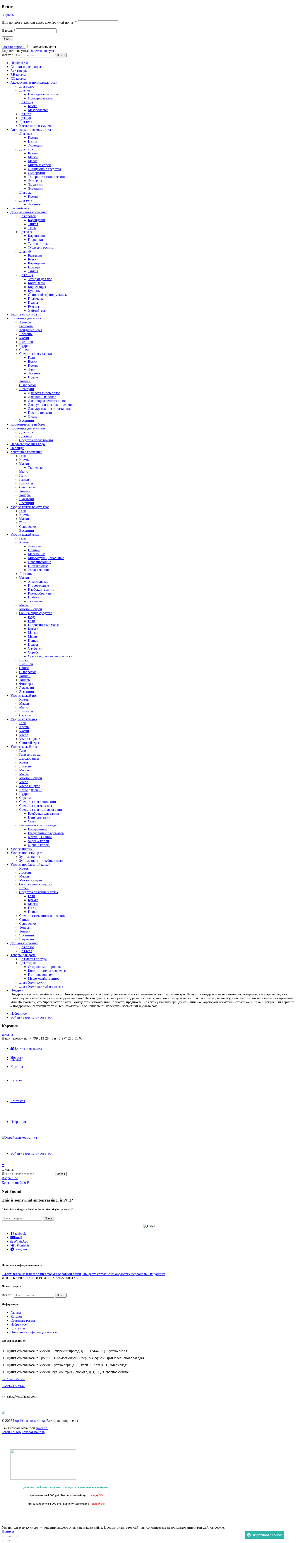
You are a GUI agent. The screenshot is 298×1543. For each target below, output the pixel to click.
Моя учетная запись (27, 1048)
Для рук (25, 118)
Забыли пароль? (14, 47)
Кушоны (34, 291)
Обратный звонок (266, 1535)
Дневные (34, 546)
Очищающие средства (44, 169)
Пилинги (26, 342)
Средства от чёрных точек (38, 892)
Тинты (33, 224)
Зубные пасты (29, 857)
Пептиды (17, 448)
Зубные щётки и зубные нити (41, 860)
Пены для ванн (30, 790)
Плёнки (33, 597)
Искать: (7, 55)
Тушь (32, 228)
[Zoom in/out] (16, 1536)
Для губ (25, 251)
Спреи (24, 350)
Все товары (18, 70)
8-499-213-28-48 (13, 1386)
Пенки (24, 479)
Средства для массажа (35, 805)
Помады (34, 267)
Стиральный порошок (44, 967)
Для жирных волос (42, 397)
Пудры (33, 302)
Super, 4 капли (38, 841)
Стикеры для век (40, 98)
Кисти (32, 106)
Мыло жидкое (29, 739)
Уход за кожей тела (24, 746)
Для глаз (25, 90)
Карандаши (36, 220)
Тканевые (35, 467)
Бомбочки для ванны (43, 813)
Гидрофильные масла (44, 625)
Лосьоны (34, 204)
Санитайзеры (29, 743)
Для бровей (27, 216)
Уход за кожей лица (24, 534)
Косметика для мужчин (27, 428)
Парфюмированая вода (27, 444)
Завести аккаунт (42, 51)
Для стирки (27, 963)
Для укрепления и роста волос (50, 408)
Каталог (16, 1080)
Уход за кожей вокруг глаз (29, 507)
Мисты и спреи (39, 165)
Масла (32, 161)
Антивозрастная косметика (30, 129)
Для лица (26, 102)
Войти (7, 38)
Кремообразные (39, 593)
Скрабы (33, 652)
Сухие (32, 416)
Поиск (61, 55)
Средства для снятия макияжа (50, 656)
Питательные (38, 566)
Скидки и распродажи (27, 67)
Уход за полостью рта (26, 853)
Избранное (18, 1013)
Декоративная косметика (28, 212)
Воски (32, 361)
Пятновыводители (41, 974)
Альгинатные (38, 581)
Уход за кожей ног (23, 695)
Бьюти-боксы (20, 208)
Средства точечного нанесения (42, 915)
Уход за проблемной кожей (30, 864)
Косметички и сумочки (36, 126)
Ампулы (25, 322)
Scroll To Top (11, 1432)
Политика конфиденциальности (34, 1332)
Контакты (17, 1101)
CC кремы (18, 78)
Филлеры (35, 181)
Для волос (26, 86)
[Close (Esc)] (3, 1536)
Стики (24, 668)
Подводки (35, 239)
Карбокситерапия (41, 589)
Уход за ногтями (22, 849)
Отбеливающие (39, 562)
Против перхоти (40, 412)
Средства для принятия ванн (40, 809)
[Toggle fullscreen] (12, 1536)
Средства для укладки (35, 353)
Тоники (25, 381)
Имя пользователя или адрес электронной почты (39, 22)
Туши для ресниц (41, 247)
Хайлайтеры (37, 310)
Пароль (8, 30)
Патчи (32, 141)
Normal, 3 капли (40, 837)
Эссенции (35, 145)
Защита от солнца (23, 314)
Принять (8, 1531)
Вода (31, 617)
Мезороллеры (38, 110)
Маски (33, 157)
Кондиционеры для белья (47, 970)
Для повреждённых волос (47, 401)
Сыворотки (36, 173)
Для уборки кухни (32, 982)
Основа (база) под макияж (47, 295)
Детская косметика (24, 943)
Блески (33, 259)
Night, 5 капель (39, 845)
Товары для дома (23, 955)
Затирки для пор (40, 279)
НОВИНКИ (19, 63)
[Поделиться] (8, 1536)
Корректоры (37, 287)
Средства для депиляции (37, 801)
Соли (32, 821)
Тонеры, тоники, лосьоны (47, 177)
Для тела (25, 122)
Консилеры (36, 283)
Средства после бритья (36, 440)
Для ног (25, 114)
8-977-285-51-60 (13, 1379)
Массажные (36, 554)
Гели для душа (30, 754)
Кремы (33, 137)
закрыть (8, 15)
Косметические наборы (27, 424)
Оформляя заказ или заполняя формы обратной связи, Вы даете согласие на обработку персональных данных (83, 1274)
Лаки (32, 369)
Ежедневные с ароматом (46, 833)
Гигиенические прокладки (39, 825)
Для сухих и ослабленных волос (52, 405)
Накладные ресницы (43, 94)
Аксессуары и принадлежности (33, 82)
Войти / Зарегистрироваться (31, 1017)
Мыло (23, 471)
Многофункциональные (46, 558)
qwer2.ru (42, 1428)
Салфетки (35, 648)
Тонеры (25, 495)
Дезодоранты (29, 758)
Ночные (34, 550)
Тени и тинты (38, 243)
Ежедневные (37, 829)
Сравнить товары (23, 1320)
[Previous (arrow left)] (3, 1540)
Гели (31, 357)
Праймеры (36, 298)
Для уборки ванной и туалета (41, 986)
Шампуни (26, 389)
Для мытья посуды (33, 959)
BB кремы (18, 74)
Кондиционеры (30, 330)
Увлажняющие (39, 570)
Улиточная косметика (26, 452)
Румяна (33, 306)
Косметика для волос (26, 318)
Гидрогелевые (38, 585)
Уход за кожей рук (23, 719)
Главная (16, 1059)
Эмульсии (35, 184)
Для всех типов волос (44, 393)
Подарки (17, 990)
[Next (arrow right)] (8, 1540)
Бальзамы (35, 255)
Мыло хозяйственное (43, 978)
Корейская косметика (29, 1420)
